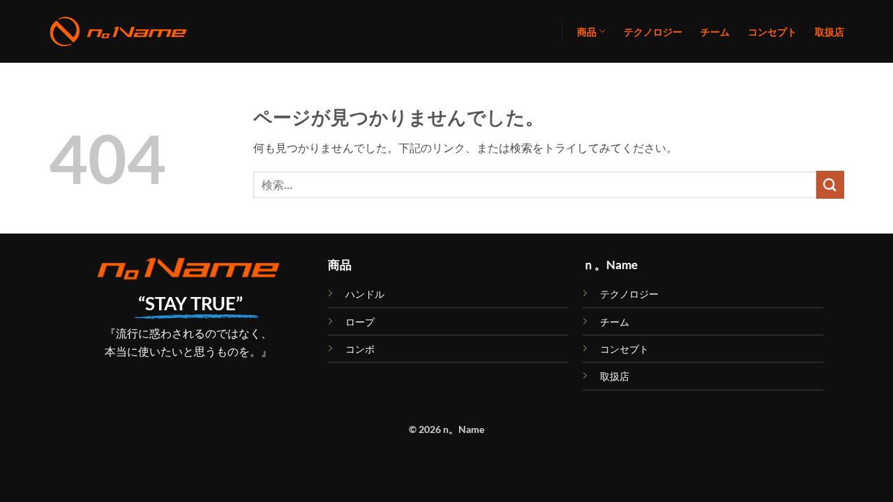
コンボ (360, 349)
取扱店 (829, 32)
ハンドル (364, 294)
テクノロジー (653, 32)
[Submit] (830, 184)
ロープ (360, 322)
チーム (715, 32)
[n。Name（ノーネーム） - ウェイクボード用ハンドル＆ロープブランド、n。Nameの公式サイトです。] (118, 31)
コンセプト (772, 32)
